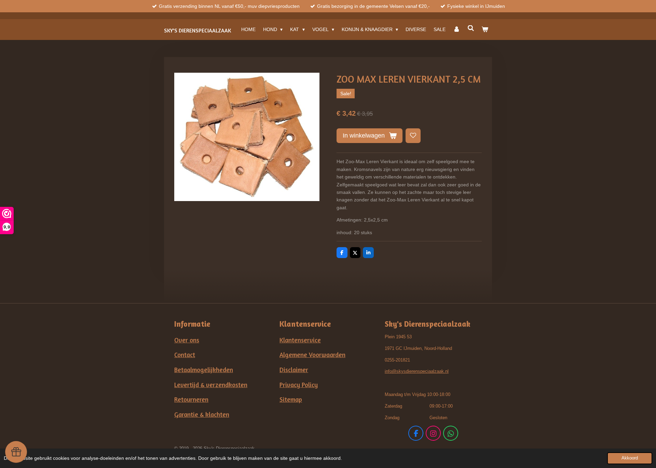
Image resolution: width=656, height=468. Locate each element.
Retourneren (191, 399)
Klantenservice (300, 340)
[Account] (456, 29)
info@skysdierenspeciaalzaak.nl (417, 371)
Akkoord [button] (629, 458)
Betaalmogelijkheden (203, 369)
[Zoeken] (471, 28)
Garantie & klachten (201, 414)
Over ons (186, 340)
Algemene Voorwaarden (312, 354)
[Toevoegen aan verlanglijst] (413, 135)
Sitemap (290, 399)
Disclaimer (293, 369)
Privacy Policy (298, 384)
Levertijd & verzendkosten (210, 384)
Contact (184, 354)
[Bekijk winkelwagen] (485, 29)
